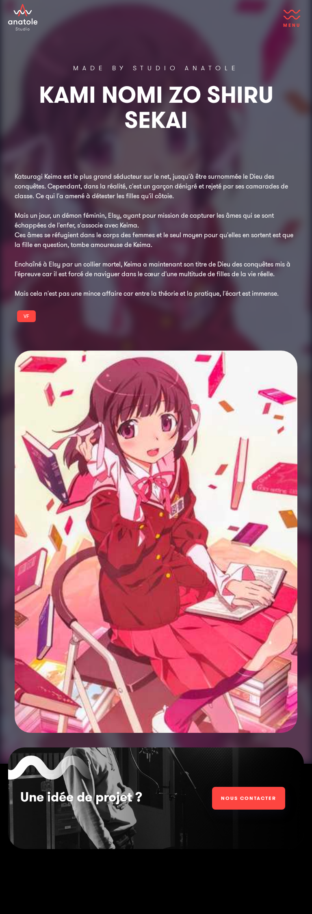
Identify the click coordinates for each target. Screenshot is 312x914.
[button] (292, 22)
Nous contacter (248, 798)
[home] (22, 17)
